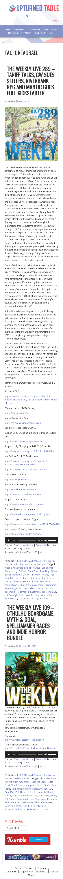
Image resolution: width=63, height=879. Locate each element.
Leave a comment (39, 809)
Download (41, 545)
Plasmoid (51, 799)
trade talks (10, 591)
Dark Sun (47, 788)
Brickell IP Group (32, 567)
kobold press (48, 578)
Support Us (26, 33)
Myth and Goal (42, 795)
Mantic (8, 795)
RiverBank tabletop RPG (32, 581)
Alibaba (8, 567)
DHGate (23, 571)
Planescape (40, 799)
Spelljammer (27, 802)
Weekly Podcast (19, 29)
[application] (31, 540)
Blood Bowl (16, 785)
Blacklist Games (40, 781)
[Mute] (45, 540)
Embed (27, 548)
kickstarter (24, 578)
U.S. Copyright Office (15, 595)
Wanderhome (33, 595)
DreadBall (33, 571)
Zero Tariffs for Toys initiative (33, 598)
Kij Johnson (35, 578)
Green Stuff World (32, 574)
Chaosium (37, 788)
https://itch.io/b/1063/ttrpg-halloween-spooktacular (30, 748)
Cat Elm (27, 788)
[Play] (8, 540)
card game (16, 788)
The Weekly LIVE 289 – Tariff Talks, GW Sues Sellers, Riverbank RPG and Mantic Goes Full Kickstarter (31, 80)
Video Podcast (21, 564)
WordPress (11, 871)
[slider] (52, 540)
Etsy (47, 571)
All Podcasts (36, 560)
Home (8, 29)
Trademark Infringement (28, 591)
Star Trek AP (40, 33)
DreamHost (40, 871)
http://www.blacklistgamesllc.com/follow (24, 739)
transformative (49, 591)
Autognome (25, 781)
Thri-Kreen (16, 805)
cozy (15, 571)
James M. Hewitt (45, 792)
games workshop (13, 574)
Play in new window (23, 545)
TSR (25, 805)
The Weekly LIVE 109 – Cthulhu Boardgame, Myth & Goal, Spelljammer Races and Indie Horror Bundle (30, 622)
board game (30, 785)
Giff (17, 792)
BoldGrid (29, 868)
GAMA (53, 571)
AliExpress (18, 567)
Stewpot (20, 584)
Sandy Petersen (12, 802)
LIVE (51, 33)
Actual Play (35, 29)
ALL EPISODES (22, 560)
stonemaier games (35, 584)
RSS (35, 552)
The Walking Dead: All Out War (38, 588)
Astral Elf (13, 781)
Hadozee (24, 792)
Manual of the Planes (23, 795)
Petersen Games (25, 799)
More (42, 552)
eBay (41, 571)
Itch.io (33, 792)
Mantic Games (12, 581)
